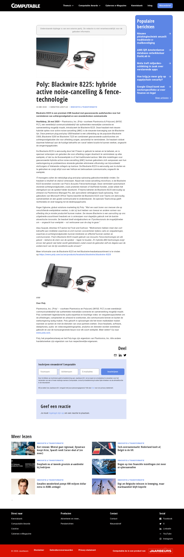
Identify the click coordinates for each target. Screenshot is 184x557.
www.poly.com (43, 333)
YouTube (167, 534)
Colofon (15, 529)
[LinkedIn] (120, 355)
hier (93, 388)
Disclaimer (39, 550)
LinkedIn (167, 529)
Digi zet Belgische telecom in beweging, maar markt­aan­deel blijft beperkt (141, 485)
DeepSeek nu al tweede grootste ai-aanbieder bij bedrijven (60, 465)
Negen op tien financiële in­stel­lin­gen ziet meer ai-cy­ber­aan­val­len (142, 465)
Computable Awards (20, 524)
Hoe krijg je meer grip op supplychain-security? (151, 78)
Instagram (168, 539)
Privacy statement (87, 550)
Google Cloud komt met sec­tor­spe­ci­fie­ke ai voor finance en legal (151, 89)
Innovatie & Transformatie (84, 107)
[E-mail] (115, 355)
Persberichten (67, 524)
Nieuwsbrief (115, 524)
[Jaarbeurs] (159, 551)
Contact (113, 518)
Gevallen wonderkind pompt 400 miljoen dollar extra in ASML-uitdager (61, 485)
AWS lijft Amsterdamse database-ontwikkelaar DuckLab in (150, 53)
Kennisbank (16, 518)
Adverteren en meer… (70, 518)
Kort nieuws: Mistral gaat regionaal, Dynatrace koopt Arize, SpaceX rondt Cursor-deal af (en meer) (61, 450)
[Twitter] (124, 355)
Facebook (167, 518)
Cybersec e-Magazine (21, 534)
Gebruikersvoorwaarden (61, 550)
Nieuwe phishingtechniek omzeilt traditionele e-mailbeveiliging (151, 38)
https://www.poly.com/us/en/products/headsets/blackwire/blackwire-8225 (75, 254)
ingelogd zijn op (56, 413)
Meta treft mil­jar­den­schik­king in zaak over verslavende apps (150, 66)
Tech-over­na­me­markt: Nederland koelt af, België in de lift (139, 448)
